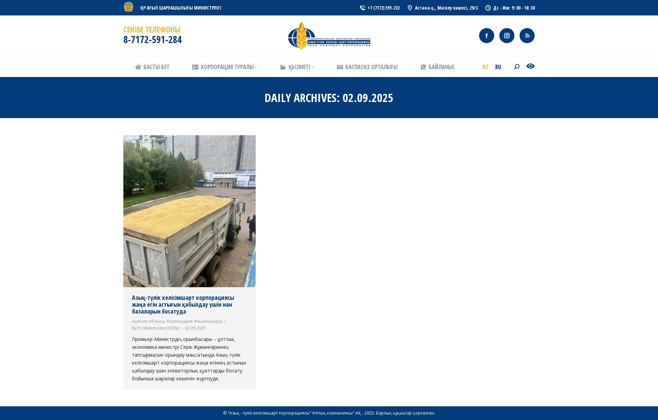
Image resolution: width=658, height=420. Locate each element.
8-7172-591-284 (152, 39)
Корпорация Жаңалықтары (194, 321)
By (156, 328)
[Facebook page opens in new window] (486, 35)
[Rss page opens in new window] (527, 35)
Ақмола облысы (148, 321)
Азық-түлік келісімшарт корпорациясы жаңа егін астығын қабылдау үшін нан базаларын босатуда (183, 304)
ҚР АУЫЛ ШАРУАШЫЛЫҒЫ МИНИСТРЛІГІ (181, 7)
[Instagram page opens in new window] (506, 35)
